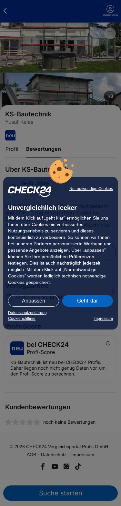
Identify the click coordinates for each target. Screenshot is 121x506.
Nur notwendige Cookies (91, 188)
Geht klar (87, 300)
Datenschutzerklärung (27, 313)
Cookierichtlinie (21, 318)
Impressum (103, 318)
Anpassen (33, 300)
